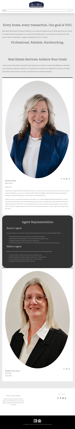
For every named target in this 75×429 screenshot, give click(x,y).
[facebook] (61, 178)
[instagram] (64, 178)
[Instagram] (63, 398)
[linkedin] (66, 178)
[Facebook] (58, 398)
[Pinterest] (60, 398)
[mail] (69, 178)
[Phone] (65, 398)
